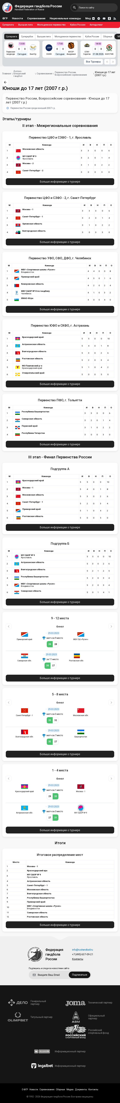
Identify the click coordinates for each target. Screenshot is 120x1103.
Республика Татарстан (33, 433)
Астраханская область (33, 344)
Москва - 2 (27, 163)
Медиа (89, 18)
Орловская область (32, 224)
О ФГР (25, 1089)
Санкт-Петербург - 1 (32, 216)
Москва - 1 (27, 209)
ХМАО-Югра (27, 298)
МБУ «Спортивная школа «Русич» (38, 269)
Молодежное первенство (51, 25)
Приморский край (30, 277)
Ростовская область (32, 358)
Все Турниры (93, 61)
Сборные (107, 36)
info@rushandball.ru (82, 950)
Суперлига (8, 25)
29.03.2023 (53, 633)
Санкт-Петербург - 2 (32, 170)
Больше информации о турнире (60, 181)
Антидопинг (96, 25)
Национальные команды (65, 18)
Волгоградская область (34, 351)
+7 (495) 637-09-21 (82, 954)
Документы (81, 1089)
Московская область (33, 149)
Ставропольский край (33, 373)
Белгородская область (34, 231)
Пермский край (30, 426)
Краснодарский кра (37, 870)
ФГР (5, 18)
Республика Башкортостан (35, 411)
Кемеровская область (32, 284)
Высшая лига (25, 25)
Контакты (77, 959)
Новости (17, 18)
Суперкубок (27, 36)
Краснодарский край (33, 337)
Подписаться (79, 974)
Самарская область (32, 419)
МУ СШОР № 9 (29, 156)
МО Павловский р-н (32, 366)
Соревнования (36, 18)
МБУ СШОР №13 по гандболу (35, 291)
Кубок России (77, 25)
